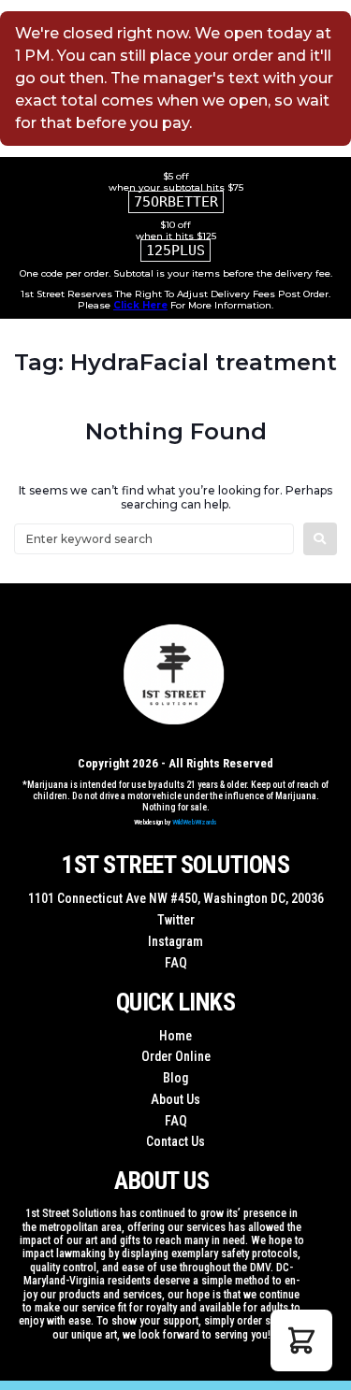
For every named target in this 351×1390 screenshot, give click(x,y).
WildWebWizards (194, 822)
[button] (301, 1340)
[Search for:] (154, 538)
